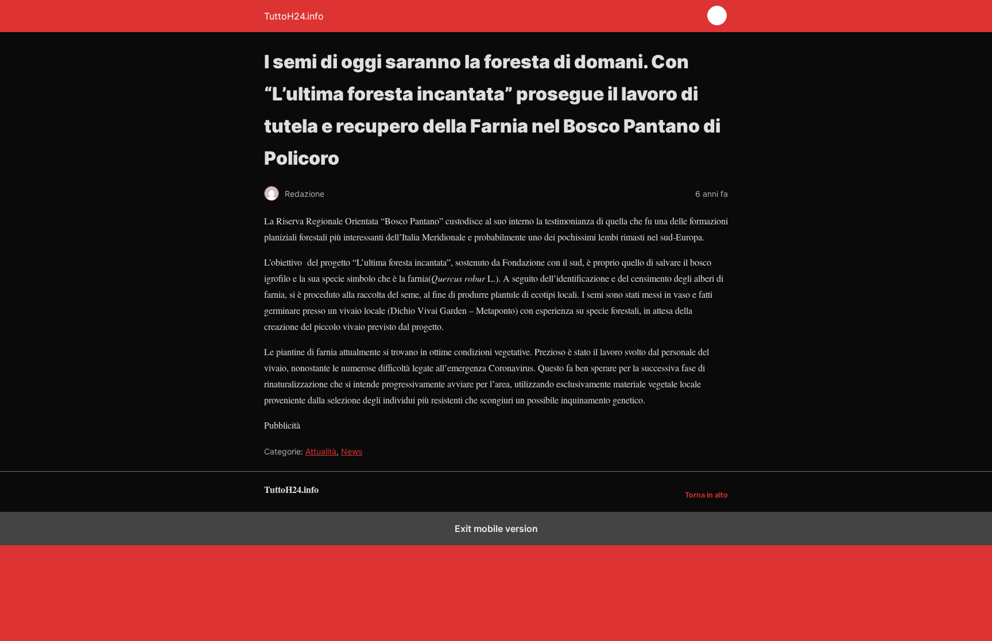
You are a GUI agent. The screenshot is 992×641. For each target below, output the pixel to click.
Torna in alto (706, 495)
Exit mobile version (496, 528)
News (351, 451)
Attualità (320, 451)
